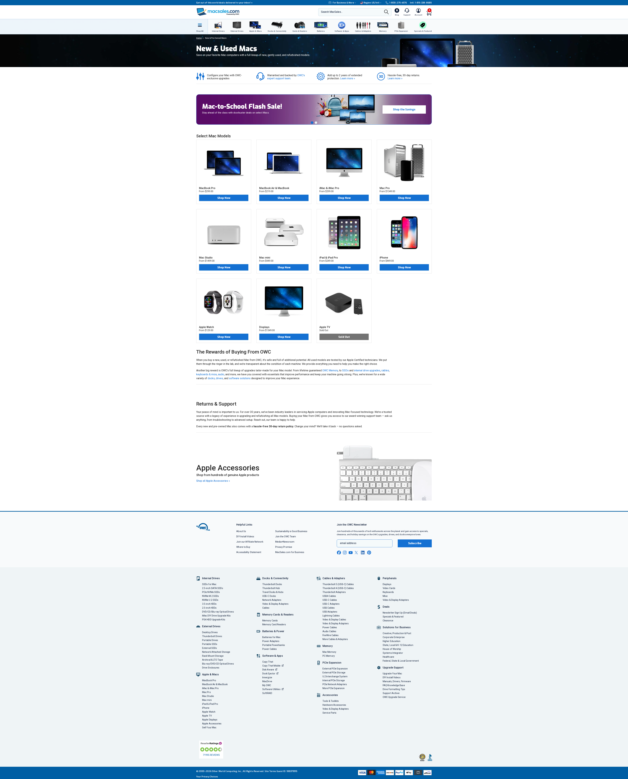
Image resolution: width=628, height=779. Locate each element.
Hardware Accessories (334, 705)
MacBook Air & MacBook (215, 684)
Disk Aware (268, 669)
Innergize (267, 677)
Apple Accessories (212, 723)
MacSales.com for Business (289, 552)
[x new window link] (357, 552)
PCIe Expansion (332, 662)
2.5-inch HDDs (209, 607)
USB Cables (329, 607)
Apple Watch (208, 711)
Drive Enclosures (210, 667)
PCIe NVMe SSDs (211, 592)
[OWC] (218, 12)
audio (221, 374)
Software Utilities (271, 689)
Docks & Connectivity (275, 578)
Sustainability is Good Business (291, 531)
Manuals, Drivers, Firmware (397, 681)
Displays (387, 584)
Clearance (388, 620)
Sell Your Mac (209, 727)
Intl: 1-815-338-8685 (421, 2)
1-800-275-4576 (398, 2)
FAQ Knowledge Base (394, 685)
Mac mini (207, 700)
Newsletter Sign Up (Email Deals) (400, 612)
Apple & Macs (210, 674)
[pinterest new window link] (369, 552)
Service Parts (329, 712)
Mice (385, 596)
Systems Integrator (393, 653)
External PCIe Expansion (335, 668)
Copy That (267, 661)
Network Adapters (271, 600)
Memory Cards (270, 620)
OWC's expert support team (286, 77)
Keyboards (388, 592)
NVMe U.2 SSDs (210, 600)
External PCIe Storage (334, 672)
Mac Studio (208, 696)
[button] (312, 122)
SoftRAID (267, 693)
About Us (241, 531)
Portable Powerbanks (273, 645)
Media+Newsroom (284, 541)
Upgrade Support (393, 667)
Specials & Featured (393, 616)
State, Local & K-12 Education (398, 645)
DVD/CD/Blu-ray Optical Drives (218, 611)
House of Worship (392, 649)
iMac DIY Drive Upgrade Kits (216, 615)
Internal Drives (211, 578)
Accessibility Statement (248, 552)
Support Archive (391, 693)
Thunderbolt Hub (271, 588)
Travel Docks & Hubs (272, 592)
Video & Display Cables (334, 619)
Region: (371, 2)
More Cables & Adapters (335, 639)
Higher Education (391, 641)
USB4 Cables (329, 596)
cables (385, 370)
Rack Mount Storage (213, 656)
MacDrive (267, 681)
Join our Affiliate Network (249, 541)
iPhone (205, 708)
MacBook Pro (209, 680)
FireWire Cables (331, 635)
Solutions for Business (397, 627)
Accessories (330, 695)
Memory (328, 646)
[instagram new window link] (345, 552)
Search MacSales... (331, 11)
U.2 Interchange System (335, 676)
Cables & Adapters (334, 578)
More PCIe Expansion (334, 688)
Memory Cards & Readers (278, 614)
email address (348, 543)
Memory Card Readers (274, 624)
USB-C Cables (330, 600)
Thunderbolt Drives (212, 636)
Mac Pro (206, 692)
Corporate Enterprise (394, 637)
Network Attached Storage (216, 652)
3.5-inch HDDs (209, 604)
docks (211, 378)
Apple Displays (209, 719)
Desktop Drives (210, 632)
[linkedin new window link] (363, 552)
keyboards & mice (206, 374)
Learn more (347, 78)
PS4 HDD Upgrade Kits (213, 619)
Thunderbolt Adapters (334, 592)
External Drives (211, 626)
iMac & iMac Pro (210, 688)
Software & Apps (272, 655)
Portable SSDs (209, 644)
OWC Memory (330, 370)
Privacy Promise (283, 547)
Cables (266, 607)
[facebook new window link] (339, 553)
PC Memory (329, 656)
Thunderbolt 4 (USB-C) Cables (338, 588)
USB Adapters (330, 611)
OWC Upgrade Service (394, 697)
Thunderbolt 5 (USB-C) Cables (338, 584)
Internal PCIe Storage (334, 680)
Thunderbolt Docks (272, 584)
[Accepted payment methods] (394, 773)
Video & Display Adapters (275, 604)
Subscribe (414, 543)
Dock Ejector (268, 673)
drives (219, 378)
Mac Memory (329, 652)
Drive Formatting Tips (394, 689)
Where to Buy (243, 547)
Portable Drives (210, 640)
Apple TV (207, 715)
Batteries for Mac (271, 637)
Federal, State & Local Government (401, 660)
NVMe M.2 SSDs (210, 596)
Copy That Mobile (271, 665)
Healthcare (388, 657)
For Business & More (343, 2)
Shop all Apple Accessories (213, 480)
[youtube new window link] (351, 552)
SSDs (345, 370)
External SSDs (209, 648)
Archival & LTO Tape (212, 659)
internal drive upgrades (367, 370)
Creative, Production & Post (397, 633)
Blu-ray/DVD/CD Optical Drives (218, 663)
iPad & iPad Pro (210, 704)
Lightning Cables (331, 615)
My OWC (266, 685)
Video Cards (389, 588)
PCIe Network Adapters (335, 684)
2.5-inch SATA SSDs (212, 588)
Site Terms (270, 771)
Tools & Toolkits (331, 701)
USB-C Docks (269, 596)
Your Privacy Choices (207, 776)
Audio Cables (329, 631)
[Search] (386, 12)
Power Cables (269, 649)
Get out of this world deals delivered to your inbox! (224, 2)
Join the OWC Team (285, 536)
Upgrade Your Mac (392, 673)
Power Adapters (270, 641)
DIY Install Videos (245, 536)
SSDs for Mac (209, 584)
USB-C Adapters (331, 604)
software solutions (240, 378)
